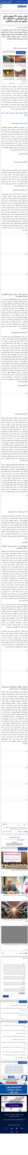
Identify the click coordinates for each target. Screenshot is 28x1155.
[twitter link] (17, 1128)
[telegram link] (11, 1128)
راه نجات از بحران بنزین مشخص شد (19, 1039)
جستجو (22, 1114)
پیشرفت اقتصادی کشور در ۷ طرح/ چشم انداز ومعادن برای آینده (15, 895)
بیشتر (2, 1018)
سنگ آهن (16, 837)
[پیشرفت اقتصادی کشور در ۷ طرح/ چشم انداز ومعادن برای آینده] (14, 885)
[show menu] (1, 5)
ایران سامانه (10, 1125)
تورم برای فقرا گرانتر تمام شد (20, 1058)
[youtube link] (17, 1131)
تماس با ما (12, 1114)
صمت (24, 825)
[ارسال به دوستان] (6, 824)
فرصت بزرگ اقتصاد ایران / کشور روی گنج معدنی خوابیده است (20, 65)
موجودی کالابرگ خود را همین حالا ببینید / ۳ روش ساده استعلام (13, 1030)
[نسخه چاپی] (3, 824)
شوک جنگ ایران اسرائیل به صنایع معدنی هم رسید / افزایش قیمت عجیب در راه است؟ (8, 65)
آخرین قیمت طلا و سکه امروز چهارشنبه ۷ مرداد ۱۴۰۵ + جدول (14, 1052)
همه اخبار (7, 1114)
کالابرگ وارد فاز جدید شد (21, 1033)
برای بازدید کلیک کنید (14, 1105)
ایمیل (23, 981)
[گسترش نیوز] (22, 6)
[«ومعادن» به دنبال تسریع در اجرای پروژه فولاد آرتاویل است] (14, 935)
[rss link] (22, 1128)
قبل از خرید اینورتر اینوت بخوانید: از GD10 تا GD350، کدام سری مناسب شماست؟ (14, 1009)
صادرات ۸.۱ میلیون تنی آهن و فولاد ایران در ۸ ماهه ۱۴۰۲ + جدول (15, 920)
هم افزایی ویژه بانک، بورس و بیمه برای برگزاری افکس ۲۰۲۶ (14, 1055)
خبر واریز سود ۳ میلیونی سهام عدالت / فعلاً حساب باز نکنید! (14, 1036)
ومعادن (11, 837)
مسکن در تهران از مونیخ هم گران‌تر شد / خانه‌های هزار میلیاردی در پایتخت (14, 1048)
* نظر (23, 963)
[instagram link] (6, 1128)
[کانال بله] (13, 1089)
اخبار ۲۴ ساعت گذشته (14, 1116)
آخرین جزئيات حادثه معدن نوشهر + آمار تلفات (8, 78)
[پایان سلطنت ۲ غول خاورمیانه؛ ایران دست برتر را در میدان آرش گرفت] (21, 840)
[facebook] (24, 840)
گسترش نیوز (8, 1119)
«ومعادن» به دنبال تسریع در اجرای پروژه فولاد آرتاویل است (15, 944)
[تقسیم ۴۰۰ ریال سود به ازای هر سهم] (14, 860)
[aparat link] (12, 1131)
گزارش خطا (23, 953)
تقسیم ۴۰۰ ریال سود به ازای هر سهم (20, 870)
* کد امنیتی (23, 987)
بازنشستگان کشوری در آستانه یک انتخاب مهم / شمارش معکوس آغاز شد (14, 1043)
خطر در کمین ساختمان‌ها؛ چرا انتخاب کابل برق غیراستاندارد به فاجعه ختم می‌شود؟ (14, 1014)
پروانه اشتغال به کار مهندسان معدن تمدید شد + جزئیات (20, 79)
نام (24, 975)
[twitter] (19, 840)
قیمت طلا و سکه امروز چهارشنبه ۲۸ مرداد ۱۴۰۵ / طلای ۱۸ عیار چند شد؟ (14, 1026)
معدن (18, 825)
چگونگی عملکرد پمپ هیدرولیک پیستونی (18, 1005)
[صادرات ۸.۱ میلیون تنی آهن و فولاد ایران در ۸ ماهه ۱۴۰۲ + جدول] (14, 910)
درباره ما (17, 1114)
